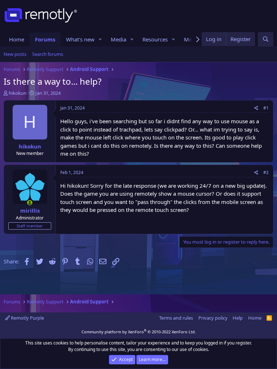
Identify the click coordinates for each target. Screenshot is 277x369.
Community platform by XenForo (139, 331)
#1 (266, 108)
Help (238, 318)
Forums (45, 39)
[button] (100, 39)
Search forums (47, 54)
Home (16, 39)
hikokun (17, 93)
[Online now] (29, 203)
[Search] (265, 39)
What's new (80, 39)
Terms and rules (176, 318)
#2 (266, 172)
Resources (155, 39)
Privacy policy (213, 318)
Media (118, 39)
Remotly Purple (27, 318)
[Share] (256, 108)
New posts (15, 54)
